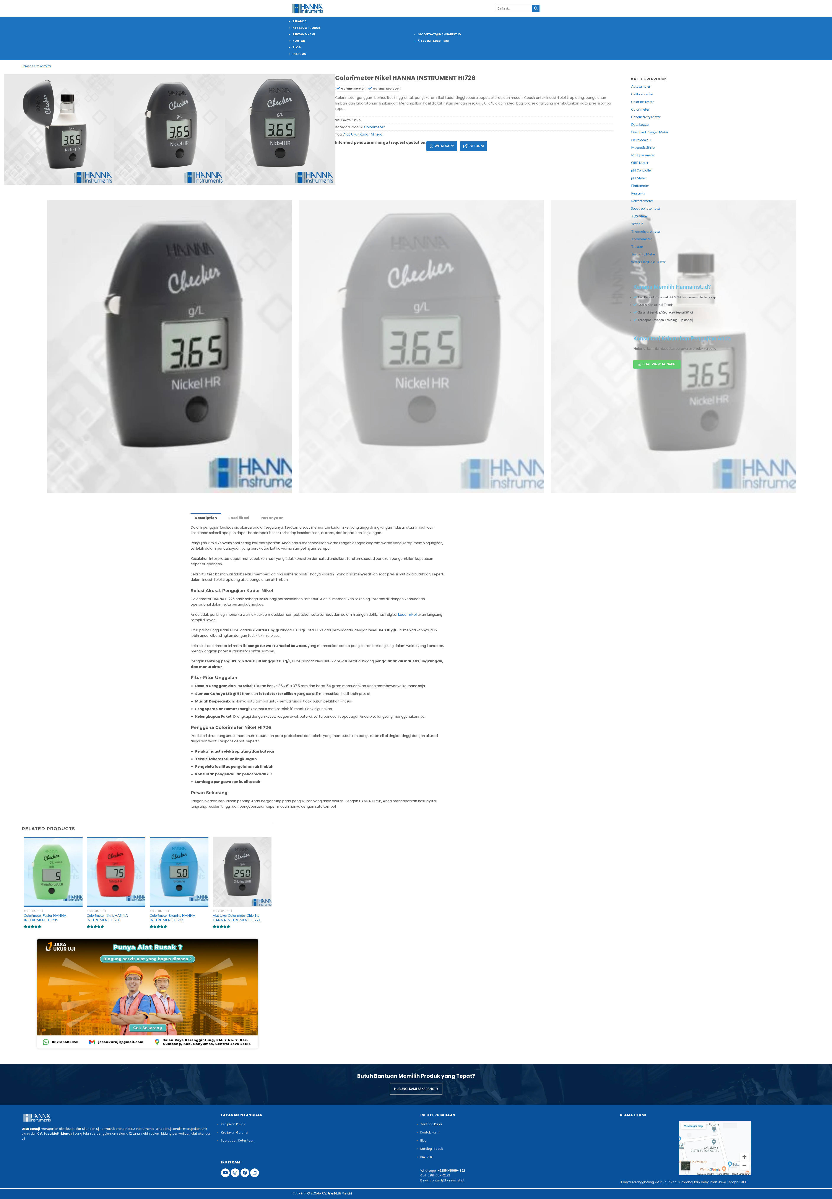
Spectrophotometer (646, 208)
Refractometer (642, 201)
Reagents (638, 193)
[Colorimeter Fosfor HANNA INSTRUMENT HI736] (53, 872)
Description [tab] (206, 517)
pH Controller (641, 170)
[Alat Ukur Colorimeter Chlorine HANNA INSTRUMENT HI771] (242, 872)
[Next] (38, 189)
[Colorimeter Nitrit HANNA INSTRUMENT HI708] (116, 872)
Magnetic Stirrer (643, 147)
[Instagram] (235, 1172)
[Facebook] (244, 1172)
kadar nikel (407, 614)
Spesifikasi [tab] (238, 517)
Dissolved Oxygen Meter (649, 132)
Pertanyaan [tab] (272, 517)
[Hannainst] (307, 8)
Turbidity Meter (643, 254)
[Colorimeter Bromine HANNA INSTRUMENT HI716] (179, 872)
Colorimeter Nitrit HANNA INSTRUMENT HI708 (107, 917)
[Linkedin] (254, 1172)
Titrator (637, 246)
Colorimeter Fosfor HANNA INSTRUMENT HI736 (45, 917)
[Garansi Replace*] (370, 88)
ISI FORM (476, 146)
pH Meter (638, 178)
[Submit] (536, 8)
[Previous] (26, 189)
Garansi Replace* (386, 89)
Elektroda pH (641, 140)
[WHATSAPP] (432, 146)
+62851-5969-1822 (451, 1170)
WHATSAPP (444, 146)
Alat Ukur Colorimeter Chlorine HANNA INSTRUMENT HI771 (236, 917)
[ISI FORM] (465, 146)
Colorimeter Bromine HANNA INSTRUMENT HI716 (172, 917)
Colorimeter (43, 66)
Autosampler (640, 86)
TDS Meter (639, 216)
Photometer (640, 185)
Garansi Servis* (353, 89)
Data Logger (640, 124)
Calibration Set (642, 94)
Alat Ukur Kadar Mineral (363, 134)
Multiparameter (643, 155)
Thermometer (641, 239)
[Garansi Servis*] (338, 88)
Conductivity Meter (646, 117)
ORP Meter (639, 162)
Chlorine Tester (642, 102)
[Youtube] (225, 1172)
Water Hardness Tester (648, 262)
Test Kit (637, 224)
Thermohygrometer (646, 231)
